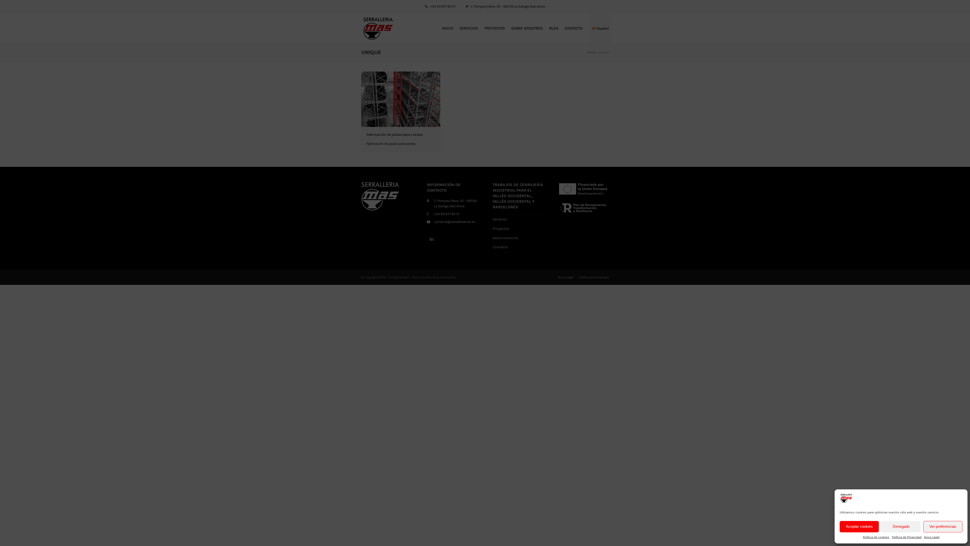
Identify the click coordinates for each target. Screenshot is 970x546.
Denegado (901, 526)
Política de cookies (876, 537)
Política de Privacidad (907, 537)
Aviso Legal (931, 537)
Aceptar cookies (859, 526)
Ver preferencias (942, 526)
